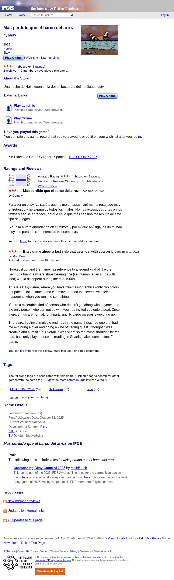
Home (9, 15)
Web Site (32, 57)
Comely (18, 195)
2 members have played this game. (44, 70)
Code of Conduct (39, 551)
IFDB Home (9, 551)
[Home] (87, 6)
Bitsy (43, 426)
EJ (60, 538)
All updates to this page (25, 520)
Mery (12, 35)
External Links (50, 57)
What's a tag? (96, 379)
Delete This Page (33, 543)
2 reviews (9, 70)
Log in (14, 397)
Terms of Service (59, 551)
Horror (7, 48)
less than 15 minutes (45, 260)
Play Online (107, 95)
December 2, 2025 (92, 191)
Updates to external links (26, 510)
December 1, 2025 (126, 251)
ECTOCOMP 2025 (83, 157)
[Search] (72, 15)
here (25, 477)
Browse (21, 15)
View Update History (122, 538)
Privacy (74, 551)
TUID (12, 435)
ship (90, 389)
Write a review (47, 186)
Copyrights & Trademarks (93, 551)
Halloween (56, 389)
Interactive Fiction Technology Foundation (81, 557)
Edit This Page (149, 538)
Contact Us (23, 551)
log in (137, 136)
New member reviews (23, 501)
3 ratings (38, 66)
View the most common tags (66, 379)
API (110, 551)
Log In (165, 15)
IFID (11, 431)
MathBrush (20, 256)
